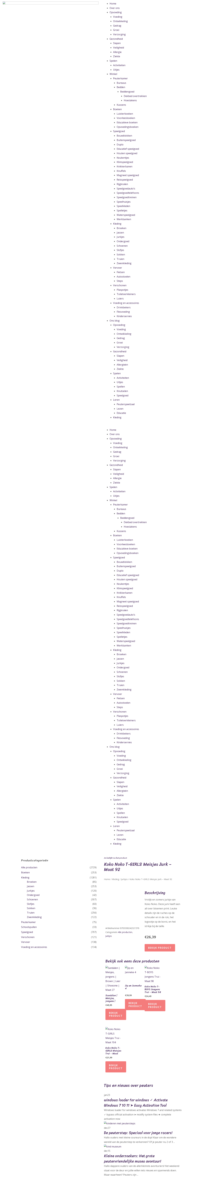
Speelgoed (119, 131)
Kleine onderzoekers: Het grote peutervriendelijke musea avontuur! (132, 1158)
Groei (116, 30)
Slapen (117, 43)
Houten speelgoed (127, 153)
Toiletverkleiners (126, 294)
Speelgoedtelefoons (128, 192)
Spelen (113, 60)
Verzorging (119, 34)
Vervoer (117, 267)
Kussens (121, 104)
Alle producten (29, 867)
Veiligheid (118, 47)
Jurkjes (120, 236)
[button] (151, 425)
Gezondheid (116, 38)
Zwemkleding (124, 263)
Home (113, 3)
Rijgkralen (122, 184)
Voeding (117, 16)
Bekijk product (160, 947)
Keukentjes (123, 157)
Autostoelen (123, 276)
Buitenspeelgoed (126, 140)
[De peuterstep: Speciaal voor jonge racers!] (119, 1123)
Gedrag (117, 25)
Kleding (117, 223)
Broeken (121, 228)
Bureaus (121, 82)
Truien (120, 259)
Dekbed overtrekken (135, 96)
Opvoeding (116, 12)
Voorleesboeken (126, 118)
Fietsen (121, 272)
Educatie (121, 413)
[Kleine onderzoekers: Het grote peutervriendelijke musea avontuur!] (112, 1146)
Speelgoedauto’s (126, 188)
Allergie (117, 52)
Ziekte (116, 56)
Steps (120, 281)
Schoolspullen (29, 927)
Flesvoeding (123, 311)
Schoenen (122, 245)
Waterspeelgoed (126, 215)
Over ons (115, 8)
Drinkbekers (124, 307)
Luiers (120, 298)
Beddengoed (127, 91)
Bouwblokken (124, 135)
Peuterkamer (120, 78)
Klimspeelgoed (125, 162)
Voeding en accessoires (126, 303)
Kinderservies (124, 316)
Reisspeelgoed (125, 179)
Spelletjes (122, 210)
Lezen (120, 408)
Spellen (121, 386)
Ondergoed (123, 241)
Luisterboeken (125, 113)
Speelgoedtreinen (126, 197)
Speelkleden (123, 206)
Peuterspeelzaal (126, 404)
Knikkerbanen (124, 166)
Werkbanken (124, 219)
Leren (116, 399)
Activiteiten (119, 65)
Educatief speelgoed (128, 148)
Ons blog (115, 320)
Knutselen (122, 391)
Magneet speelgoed (128, 175)
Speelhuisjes (124, 201)
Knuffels (121, 171)
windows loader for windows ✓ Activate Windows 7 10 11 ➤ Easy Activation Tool (136, 1102)
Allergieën (122, 364)
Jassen (120, 232)
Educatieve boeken (127, 122)
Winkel (113, 74)
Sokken (121, 254)
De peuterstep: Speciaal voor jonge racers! (138, 1133)
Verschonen (119, 285)
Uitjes (116, 69)
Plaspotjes (122, 289)
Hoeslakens (130, 100)
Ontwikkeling (120, 21)
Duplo (120, 144)
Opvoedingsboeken (127, 127)
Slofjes (120, 250)
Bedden (121, 87)
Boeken (117, 109)
